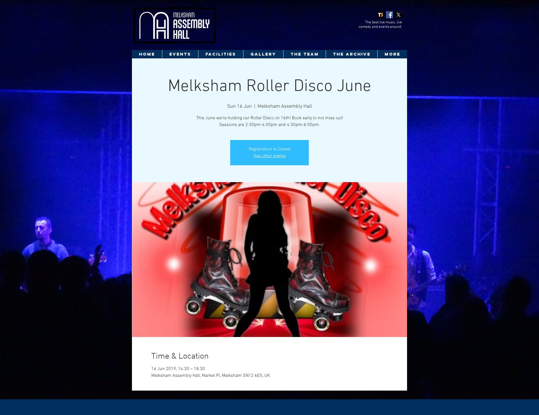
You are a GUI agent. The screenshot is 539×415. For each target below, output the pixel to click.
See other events (269, 156)
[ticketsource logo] (380, 14)
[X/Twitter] (398, 14)
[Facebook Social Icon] (389, 14)
